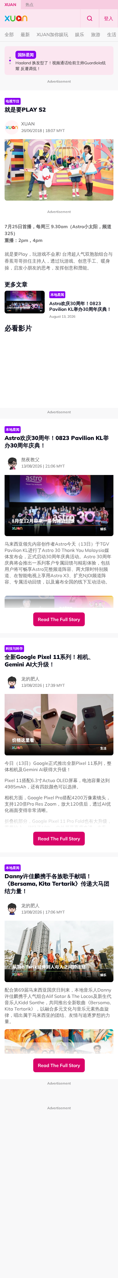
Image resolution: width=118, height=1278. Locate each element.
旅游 (95, 34)
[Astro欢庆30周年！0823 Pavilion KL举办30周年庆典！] (25, 302)
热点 (29, 4)
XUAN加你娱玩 (52, 34)
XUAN (10, 4)
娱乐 (79, 34)
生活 (111, 34)
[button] (10, 58)
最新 (25, 34)
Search (89, 18)
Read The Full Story (59, 619)
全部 (9, 34)
